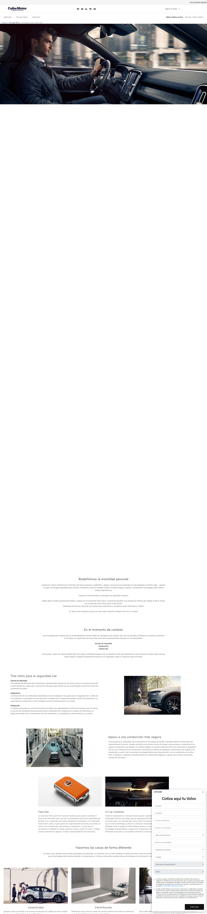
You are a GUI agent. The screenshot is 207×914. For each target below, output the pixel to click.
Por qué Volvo (22, 17)
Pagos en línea (171, 9)
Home (4, 22)
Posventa (36, 17)
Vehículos (8, 17)
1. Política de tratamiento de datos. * (173, 886)
